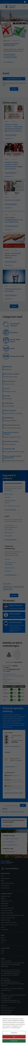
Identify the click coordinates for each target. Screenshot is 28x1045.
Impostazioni (14, 1033)
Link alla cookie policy (15, 1028)
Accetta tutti (14, 1041)
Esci (14, 1037)
